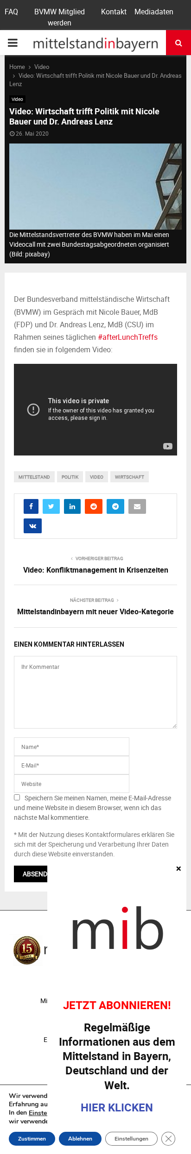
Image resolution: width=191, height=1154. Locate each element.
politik (70, 477)
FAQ (11, 11)
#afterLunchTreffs (128, 337)
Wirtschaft (129, 477)
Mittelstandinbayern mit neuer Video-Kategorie (95, 611)
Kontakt (114, 11)
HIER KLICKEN (117, 1107)
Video (17, 99)
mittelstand (34, 477)
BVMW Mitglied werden (59, 17)
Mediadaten (153, 11)
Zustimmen (32, 1138)
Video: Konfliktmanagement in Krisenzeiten (95, 570)
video (96, 477)
